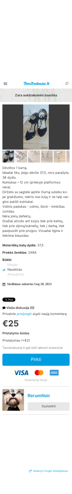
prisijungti (24, 314)
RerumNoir (39, 395)
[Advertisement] (36, 41)
